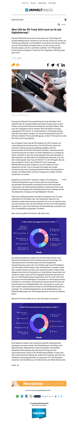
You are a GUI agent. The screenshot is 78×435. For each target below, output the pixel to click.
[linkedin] (63, 65)
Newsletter (52, 3)
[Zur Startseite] (39, 10)
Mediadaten (42, 3)
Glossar (33, 3)
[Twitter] (53, 65)
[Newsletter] (39, 383)
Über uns (25, 3)
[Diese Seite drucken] (18, 65)
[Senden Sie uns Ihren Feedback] (13, 65)
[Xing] (58, 65)
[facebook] (48, 65)
